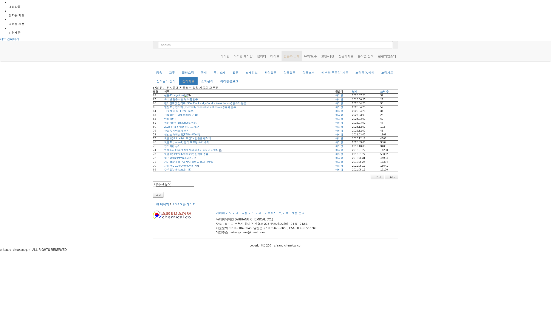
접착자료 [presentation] (188, 81)
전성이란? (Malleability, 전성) (181, 114)
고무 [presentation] (172, 72)
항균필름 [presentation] (289, 72)
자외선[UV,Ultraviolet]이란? (180, 165)
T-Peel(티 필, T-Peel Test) (178, 111)
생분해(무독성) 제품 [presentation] (334, 72)
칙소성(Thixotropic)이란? (178, 158)
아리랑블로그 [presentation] (229, 81)
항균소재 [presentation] (308, 72)
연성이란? (170, 118)
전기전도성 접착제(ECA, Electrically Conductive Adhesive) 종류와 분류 (205, 103)
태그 (392, 176)
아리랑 (339, 95)
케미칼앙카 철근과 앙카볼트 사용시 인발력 (188, 161)
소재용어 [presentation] (207, 81)
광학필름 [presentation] (271, 72)
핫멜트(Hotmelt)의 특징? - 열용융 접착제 (187, 138)
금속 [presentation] (159, 72)
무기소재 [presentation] (220, 72)
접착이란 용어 (172, 146)
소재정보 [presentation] (252, 72)
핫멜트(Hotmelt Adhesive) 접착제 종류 (186, 154)
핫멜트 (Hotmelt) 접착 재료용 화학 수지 (186, 142)
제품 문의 (298, 213)
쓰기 (378, 176)
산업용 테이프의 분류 (176, 130)
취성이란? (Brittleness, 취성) (180, 122)
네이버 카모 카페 (227, 213)
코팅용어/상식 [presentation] (364, 72)
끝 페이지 (190, 204)
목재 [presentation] (204, 72)
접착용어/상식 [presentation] (165, 81)
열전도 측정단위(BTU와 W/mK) (182, 134)
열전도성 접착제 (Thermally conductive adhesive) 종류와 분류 (200, 107)
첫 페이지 (162, 204)
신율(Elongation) (174, 95)
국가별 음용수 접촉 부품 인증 (181, 99)
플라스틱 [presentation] (188, 72)
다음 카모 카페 (252, 213)
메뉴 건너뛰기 (9, 39)
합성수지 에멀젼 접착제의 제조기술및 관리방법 (191, 150)
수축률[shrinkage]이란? (178, 169)
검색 (158, 195)
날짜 (354, 91)
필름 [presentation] (236, 72)
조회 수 (384, 91)
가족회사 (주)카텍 (277, 213)
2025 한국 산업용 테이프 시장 (181, 126)
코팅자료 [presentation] (387, 72)
